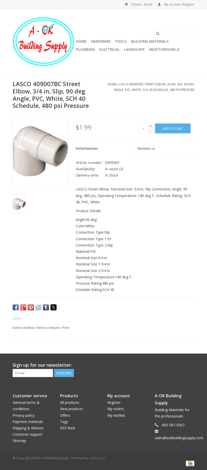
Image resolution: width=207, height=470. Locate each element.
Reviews (146, 148)
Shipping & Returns (28, 428)
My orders (115, 408)
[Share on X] (53, 307)
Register (114, 402)
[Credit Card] (189, 463)
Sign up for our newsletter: (42, 365)
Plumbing (85, 49)
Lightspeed (97, 458)
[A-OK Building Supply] (43, 41)
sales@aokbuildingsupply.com (179, 437)
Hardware (101, 41)
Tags (64, 421)
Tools (121, 41)
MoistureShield (164, 49)
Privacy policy (24, 415)
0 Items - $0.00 (142, 4)
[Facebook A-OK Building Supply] (190, 365)
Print (65, 328)
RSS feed (67, 428)
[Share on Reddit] (38, 307)
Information (87, 148)
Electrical (109, 49)
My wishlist (116, 415)
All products (69, 402)
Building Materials (150, 41)
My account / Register (178, 4)
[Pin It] (31, 307)
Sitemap (19, 440)
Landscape (134, 49)
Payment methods (28, 421)
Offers (65, 415)
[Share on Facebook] (16, 307)
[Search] (158, 34)
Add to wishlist (23, 328)
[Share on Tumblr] (46, 307)
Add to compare (48, 328)
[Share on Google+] (23, 307)
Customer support (27, 434)
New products (71, 408)
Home (81, 41)
